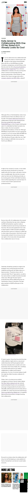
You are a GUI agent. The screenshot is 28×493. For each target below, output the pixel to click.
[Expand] (21, 480)
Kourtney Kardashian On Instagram (10, 354)
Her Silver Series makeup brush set (10, 383)
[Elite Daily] (4, 2)
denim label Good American (16, 118)
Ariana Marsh (6, 51)
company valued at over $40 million (10, 78)
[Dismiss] (26, 480)
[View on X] (14, 154)
